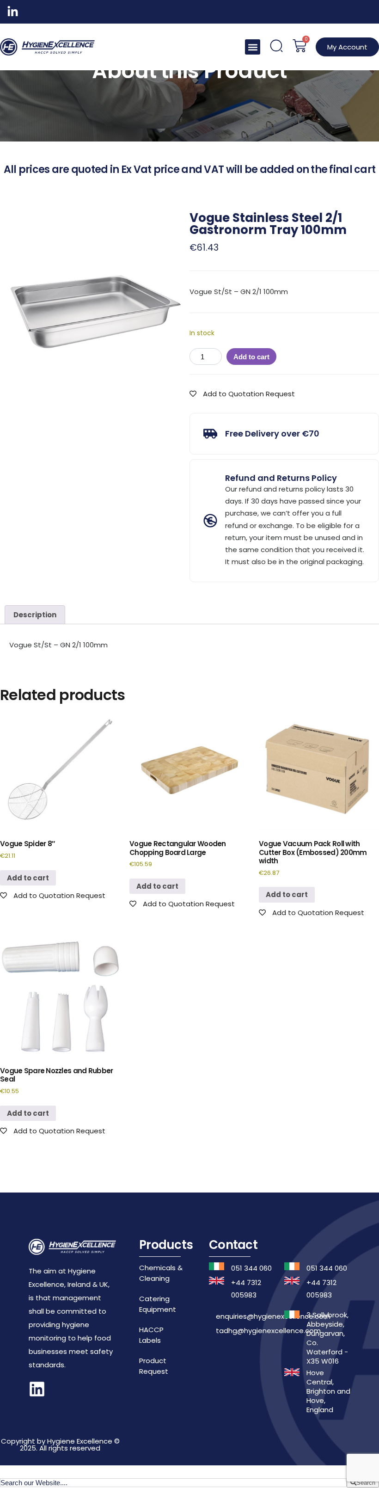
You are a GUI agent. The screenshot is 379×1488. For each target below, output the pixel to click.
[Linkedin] (37, 1389)
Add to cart (251, 357)
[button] (252, 47)
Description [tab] (34, 615)
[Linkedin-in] (12, 12)
